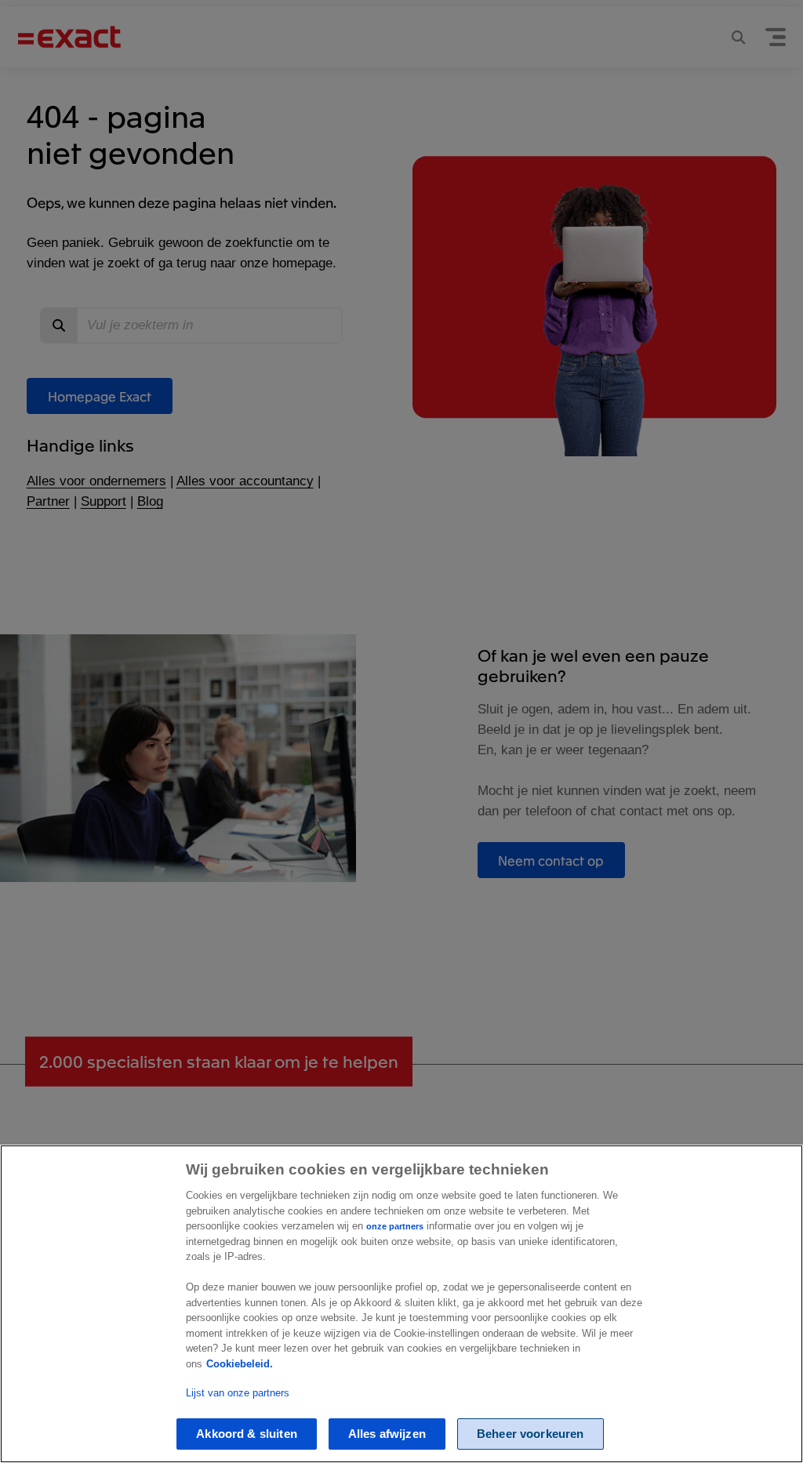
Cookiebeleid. (239, 1364)
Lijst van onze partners (237, 1393)
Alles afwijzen (387, 1433)
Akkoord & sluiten (246, 1433)
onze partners (394, 1226)
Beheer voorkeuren (530, 1433)
